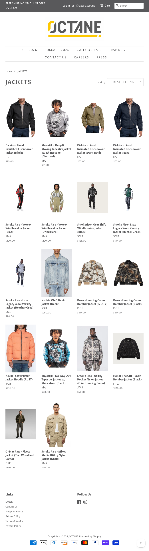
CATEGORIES (88, 50)
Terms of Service (14, 521)
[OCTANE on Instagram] (85, 502)
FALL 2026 (28, 50)
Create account (85, 5)
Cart (107, 5)
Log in (66, 5)
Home (8, 71)
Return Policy (12, 516)
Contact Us (11, 506)
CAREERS (81, 58)
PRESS (101, 58)
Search (9, 501)
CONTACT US (56, 58)
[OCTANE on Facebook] (79, 502)
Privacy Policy (13, 526)
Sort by (102, 82)
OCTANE (73, 536)
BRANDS (116, 50)
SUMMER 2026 (57, 50)
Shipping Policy (14, 511)
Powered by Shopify (90, 536)
